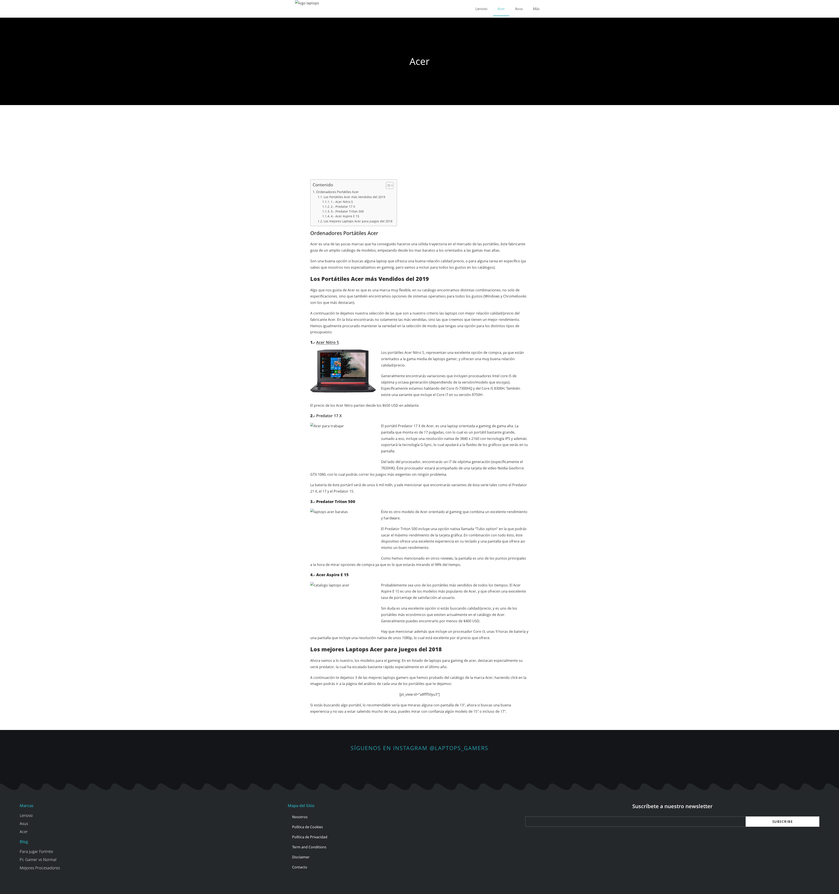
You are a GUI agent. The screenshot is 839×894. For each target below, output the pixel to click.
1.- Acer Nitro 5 (342, 202)
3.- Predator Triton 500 (347, 211)
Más (536, 8)
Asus (519, 8)
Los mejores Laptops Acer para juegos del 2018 (358, 221)
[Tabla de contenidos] (389, 185)
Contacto (299, 867)
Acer (501, 8)
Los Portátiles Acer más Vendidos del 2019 (354, 197)
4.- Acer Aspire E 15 (345, 216)
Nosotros (300, 816)
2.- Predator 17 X (343, 206)
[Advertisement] (419, 137)
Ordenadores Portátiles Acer (337, 192)
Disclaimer (301, 857)
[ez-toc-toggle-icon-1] (387, 185)
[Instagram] (420, 763)
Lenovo (481, 8)
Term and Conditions (309, 847)
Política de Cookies (307, 827)
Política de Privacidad (309, 837)
